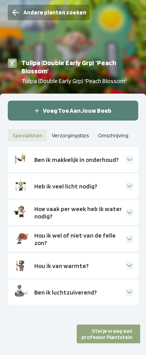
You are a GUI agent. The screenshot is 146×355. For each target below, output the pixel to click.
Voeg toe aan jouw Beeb (77, 110)
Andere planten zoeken (54, 12)
